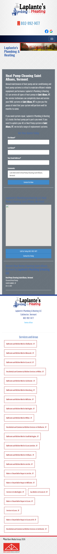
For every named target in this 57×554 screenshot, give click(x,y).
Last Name (11, 148)
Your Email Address (14, 158)
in (20, 344)
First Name (11, 138)
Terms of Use (28, 322)
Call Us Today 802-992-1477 (28, 251)
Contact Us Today (28, 256)
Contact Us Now (28, 182)
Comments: (11, 168)
